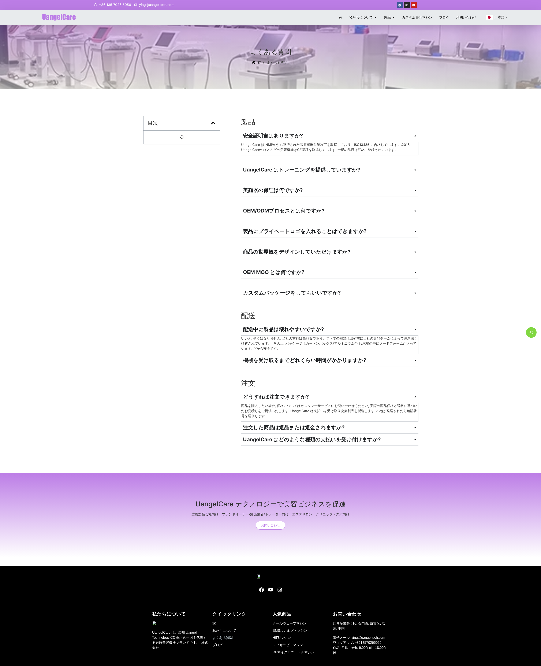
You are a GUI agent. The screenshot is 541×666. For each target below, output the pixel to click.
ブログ (217, 645)
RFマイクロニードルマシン (293, 652)
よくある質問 (222, 638)
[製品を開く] (393, 17)
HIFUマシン (282, 638)
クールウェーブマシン (289, 623)
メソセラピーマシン (288, 645)
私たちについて (224, 630)
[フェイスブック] (400, 5)
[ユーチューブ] (414, 5)
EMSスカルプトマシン (290, 630)
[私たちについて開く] (375, 17)
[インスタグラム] (407, 5)
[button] (213, 123)
